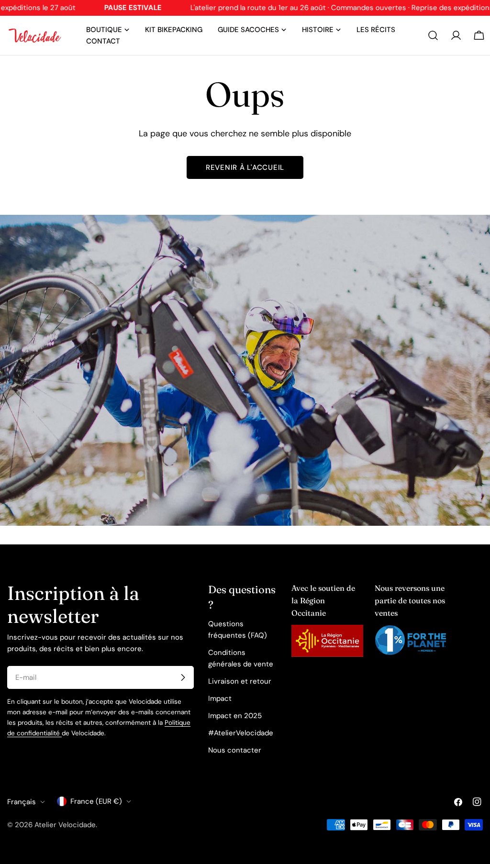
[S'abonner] (183, 677)
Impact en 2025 (235, 715)
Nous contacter (234, 750)
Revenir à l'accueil (245, 167)
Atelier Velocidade (65, 825)
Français (21, 802)
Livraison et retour (239, 681)
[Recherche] (433, 35)
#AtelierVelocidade (240, 733)
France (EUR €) (96, 801)
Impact (220, 698)
